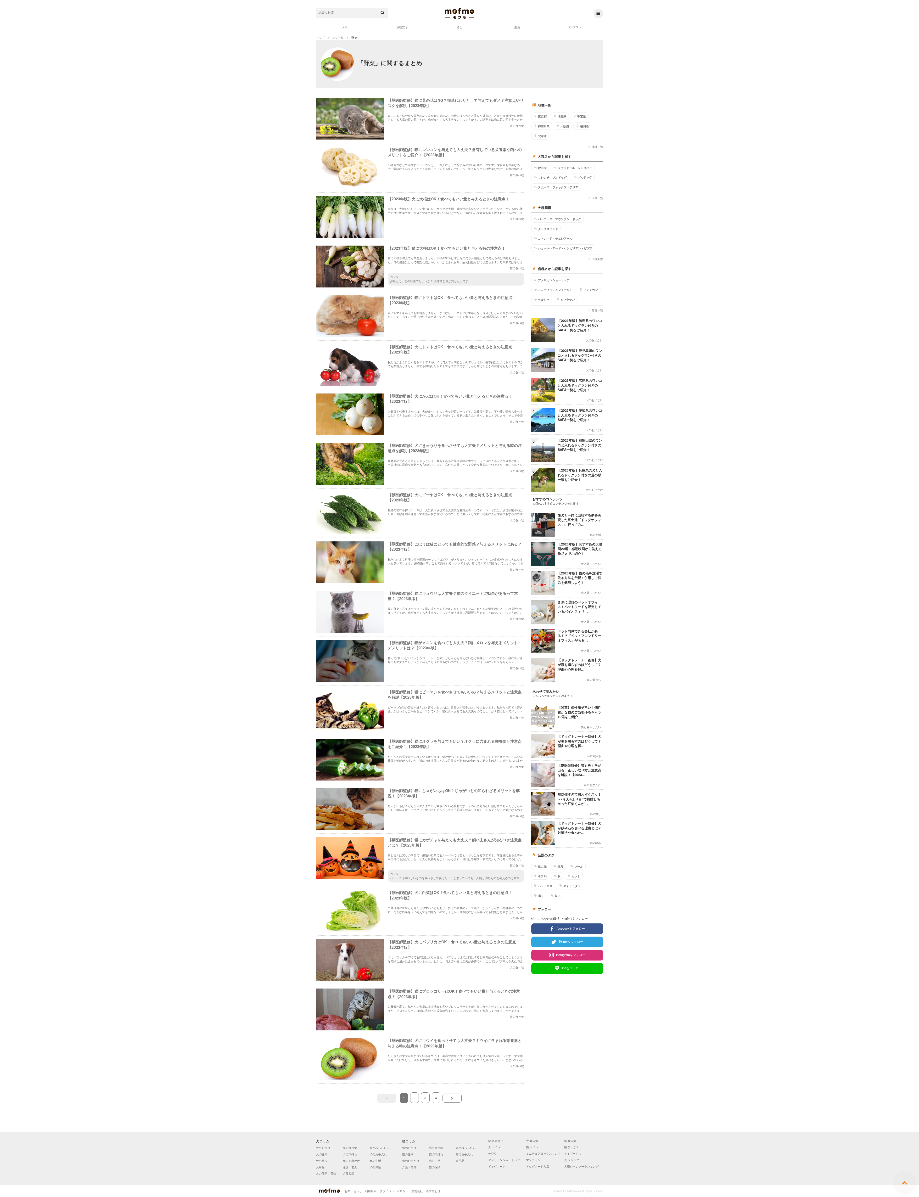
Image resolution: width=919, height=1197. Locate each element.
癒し (459, 27)
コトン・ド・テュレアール (555, 238)
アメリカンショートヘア (554, 280)
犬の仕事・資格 (326, 1173)
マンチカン (590, 289)
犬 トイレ (494, 1147)
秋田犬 (542, 168)
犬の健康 (321, 1154)
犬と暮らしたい (380, 1148)
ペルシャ (543, 299)
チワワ (492, 1153)
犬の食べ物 (350, 1148)
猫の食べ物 (436, 1148)
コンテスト (574, 27)
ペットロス (545, 886)
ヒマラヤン (567, 299)
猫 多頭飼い (495, 1141)
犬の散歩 (321, 1160)
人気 (344, 27)
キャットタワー (573, 886)
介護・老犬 (350, 1167)
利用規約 (370, 1191)
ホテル (542, 876)
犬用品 (320, 1167)
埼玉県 (562, 116)
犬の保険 (375, 1167)
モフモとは (433, 1191)
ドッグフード (496, 1166)
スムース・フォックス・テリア (558, 187)
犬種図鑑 (597, 259)
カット (576, 876)
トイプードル (572, 1153)
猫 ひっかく (571, 1147)
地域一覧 (597, 147)
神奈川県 (543, 126)
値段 (560, 866)
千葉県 (581, 116)
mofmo (459, 13)
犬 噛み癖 (532, 1141)
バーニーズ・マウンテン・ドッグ (559, 219)
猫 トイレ (532, 1147)
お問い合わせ (353, 1191)
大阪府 (564, 126)
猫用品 (460, 1160)
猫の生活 (434, 1160)
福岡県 (584, 126)
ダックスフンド (548, 229)
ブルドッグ (585, 177)
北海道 (542, 136)
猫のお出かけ (410, 1160)
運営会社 (417, 1191)
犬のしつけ (323, 1148)
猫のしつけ (409, 1148)
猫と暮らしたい (466, 1148)
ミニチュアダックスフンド (543, 1153)
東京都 (542, 116)
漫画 (517, 27)
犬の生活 (375, 1160)
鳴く (541, 896)
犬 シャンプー (573, 1160)
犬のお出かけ (351, 1160)
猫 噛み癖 (570, 1141)
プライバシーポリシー (394, 1191)
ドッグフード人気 (537, 1166)
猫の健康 (408, 1154)
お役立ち (402, 27)
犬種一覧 (597, 198)
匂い (557, 896)
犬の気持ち (350, 1154)
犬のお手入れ (378, 1154)
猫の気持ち (436, 1154)
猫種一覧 (597, 310)
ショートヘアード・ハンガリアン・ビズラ (565, 248)
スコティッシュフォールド (555, 289)
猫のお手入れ (464, 1154)
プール (578, 866)
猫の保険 (434, 1167)
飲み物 (542, 866)
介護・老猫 (409, 1167)
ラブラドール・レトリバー (575, 168)
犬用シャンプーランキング (581, 1166)
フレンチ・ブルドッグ (552, 177)
